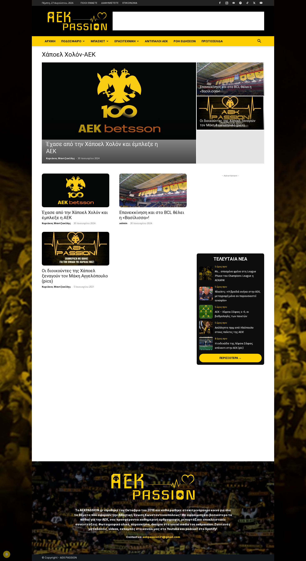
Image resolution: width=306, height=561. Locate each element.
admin (123, 223)
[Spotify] (240, 3)
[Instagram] (227, 3)
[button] (259, 41)
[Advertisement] (188, 21)
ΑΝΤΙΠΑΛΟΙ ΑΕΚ (156, 41)
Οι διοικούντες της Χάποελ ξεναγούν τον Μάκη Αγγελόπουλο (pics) (75, 276)
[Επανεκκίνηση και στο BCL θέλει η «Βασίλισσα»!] (230, 79)
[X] (254, 3)
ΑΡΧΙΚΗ (50, 41)
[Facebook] (220, 3)
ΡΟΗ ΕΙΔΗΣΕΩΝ (185, 41)
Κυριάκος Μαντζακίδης (60, 158)
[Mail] (233, 3)
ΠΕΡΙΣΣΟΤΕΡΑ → (230, 358)
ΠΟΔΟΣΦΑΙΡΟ (71, 41)
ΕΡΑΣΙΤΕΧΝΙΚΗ (125, 41)
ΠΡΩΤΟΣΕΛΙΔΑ (212, 41)
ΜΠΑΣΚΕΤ (98, 41)
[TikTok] (247, 3)
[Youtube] (261, 3)
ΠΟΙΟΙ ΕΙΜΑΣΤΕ (89, 2)
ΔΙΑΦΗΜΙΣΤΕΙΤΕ (109, 2)
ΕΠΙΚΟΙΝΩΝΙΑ (129, 2)
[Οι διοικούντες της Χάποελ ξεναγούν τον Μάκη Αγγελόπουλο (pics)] (230, 113)
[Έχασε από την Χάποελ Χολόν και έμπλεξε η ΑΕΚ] (119, 101)
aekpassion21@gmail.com (161, 537)
